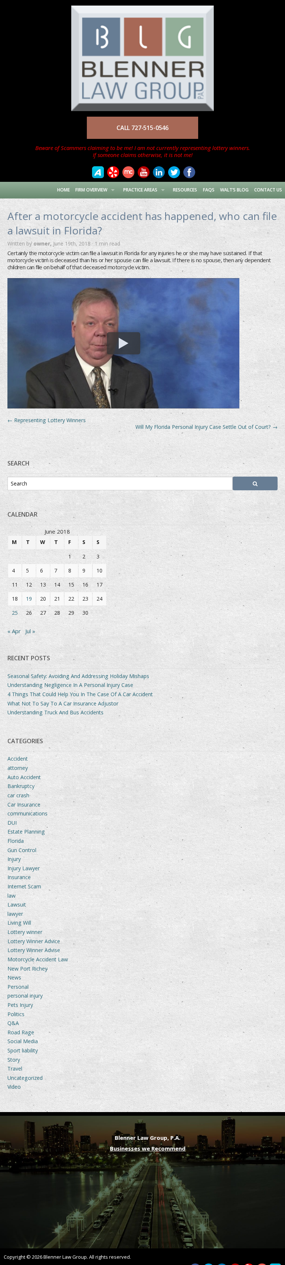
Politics (15, 1014)
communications (27, 813)
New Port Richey (27, 968)
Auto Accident (24, 777)
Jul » (30, 631)
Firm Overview (91, 190)
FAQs (208, 190)
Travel (14, 1068)
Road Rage (20, 1032)
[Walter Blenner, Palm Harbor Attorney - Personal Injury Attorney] (142, 55)
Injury (14, 858)
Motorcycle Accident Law (37, 959)
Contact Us (268, 190)
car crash (18, 795)
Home (63, 190)
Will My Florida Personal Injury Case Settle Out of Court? (206, 426)
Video (14, 1086)
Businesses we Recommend (148, 1148)
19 (29, 598)
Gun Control (21, 850)
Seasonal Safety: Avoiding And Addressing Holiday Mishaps (78, 676)
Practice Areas (140, 190)
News (14, 977)
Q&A (13, 1023)
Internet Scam (24, 886)
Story (13, 1059)
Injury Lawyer (23, 868)
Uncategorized (25, 1077)
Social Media (22, 1041)
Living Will (19, 922)
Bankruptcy (21, 786)
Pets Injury (20, 1004)
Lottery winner (24, 931)
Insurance (19, 877)
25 (15, 612)
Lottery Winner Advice (33, 941)
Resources (185, 190)
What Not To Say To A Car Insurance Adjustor (62, 703)
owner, (43, 243)
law (11, 895)
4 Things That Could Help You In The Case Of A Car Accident (80, 694)
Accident (17, 758)
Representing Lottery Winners (46, 420)
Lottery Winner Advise (33, 950)
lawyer (15, 913)
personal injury (25, 995)
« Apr (14, 631)
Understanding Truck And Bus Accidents (55, 712)
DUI (12, 822)
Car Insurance (23, 804)
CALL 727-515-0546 (142, 128)
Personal (18, 986)
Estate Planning (26, 831)
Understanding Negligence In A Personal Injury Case (70, 684)
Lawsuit (16, 904)
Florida (15, 840)
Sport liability (22, 1050)
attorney (17, 767)
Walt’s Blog (234, 190)
